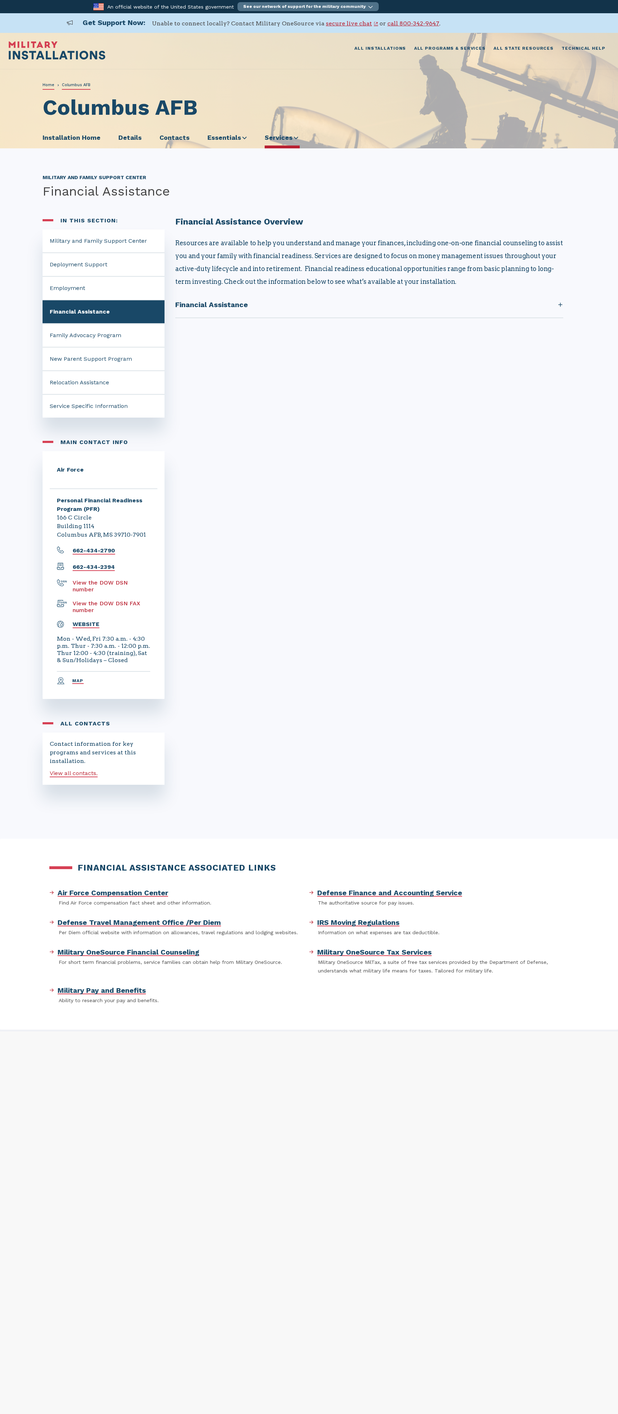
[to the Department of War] (98, 6)
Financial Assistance (80, 311)
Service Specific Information (89, 406)
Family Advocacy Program (85, 335)
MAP (78, 680)
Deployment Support (78, 264)
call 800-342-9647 (413, 23)
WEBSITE (86, 624)
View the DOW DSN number (100, 586)
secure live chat (349, 23)
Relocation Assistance (79, 382)
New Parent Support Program (91, 358)
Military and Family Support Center (98, 240)
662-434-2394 (94, 566)
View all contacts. (74, 773)
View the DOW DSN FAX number (106, 607)
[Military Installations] (57, 57)
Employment (67, 288)
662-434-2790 (94, 550)
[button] (308, 6)
